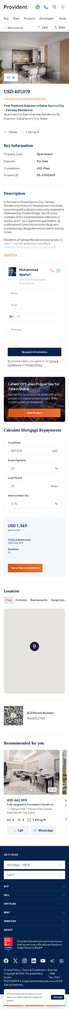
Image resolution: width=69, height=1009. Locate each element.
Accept (58, 997)
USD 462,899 (17, 800)
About (8, 930)
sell (7, 895)
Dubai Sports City (27, 118)
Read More (10, 254)
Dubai (44, 118)
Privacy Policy (34, 365)
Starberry (17, 984)
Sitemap (53, 969)
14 (13, 77)
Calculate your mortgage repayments (25, 98)
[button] (11, 316)
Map (9, 600)
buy (6, 886)
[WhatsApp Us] (37, 7)
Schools (21, 600)
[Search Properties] (54, 7)
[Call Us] (46, 7)
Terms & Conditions (33, 969)
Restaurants (38, 600)
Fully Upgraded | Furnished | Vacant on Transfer (30, 804)
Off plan (10, 904)
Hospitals (57, 600)
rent (7, 912)
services (10, 921)
